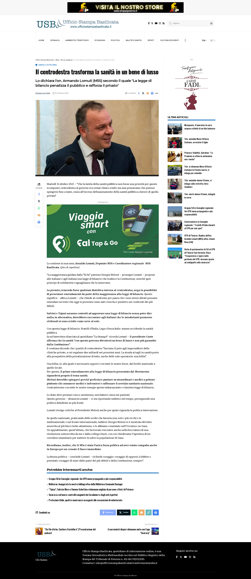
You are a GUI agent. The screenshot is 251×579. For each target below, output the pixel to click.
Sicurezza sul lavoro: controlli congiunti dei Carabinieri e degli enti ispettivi (83, 495)
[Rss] (163, 23)
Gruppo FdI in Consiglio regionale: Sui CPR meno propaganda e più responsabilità (85, 479)
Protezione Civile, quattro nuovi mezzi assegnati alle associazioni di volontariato (85, 500)
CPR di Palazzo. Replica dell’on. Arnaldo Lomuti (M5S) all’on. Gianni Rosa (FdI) (199, 239)
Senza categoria (47, 65)
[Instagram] (160, 23)
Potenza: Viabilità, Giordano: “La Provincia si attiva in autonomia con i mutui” (198, 156)
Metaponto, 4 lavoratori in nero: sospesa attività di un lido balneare (199, 126)
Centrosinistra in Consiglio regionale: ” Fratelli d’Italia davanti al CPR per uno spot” (199, 225)
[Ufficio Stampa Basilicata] (77, 23)
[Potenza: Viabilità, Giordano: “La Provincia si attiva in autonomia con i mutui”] (175, 156)
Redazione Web (42, 93)
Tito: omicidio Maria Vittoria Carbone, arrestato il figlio (196, 140)
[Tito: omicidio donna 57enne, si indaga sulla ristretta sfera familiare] (175, 184)
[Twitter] (152, 23)
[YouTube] (156, 23)
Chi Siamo (41, 559)
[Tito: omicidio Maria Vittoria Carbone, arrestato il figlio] (175, 142)
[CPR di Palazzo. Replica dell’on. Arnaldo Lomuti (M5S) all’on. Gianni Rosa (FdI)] (175, 239)
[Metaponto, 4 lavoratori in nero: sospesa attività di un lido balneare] (175, 128)
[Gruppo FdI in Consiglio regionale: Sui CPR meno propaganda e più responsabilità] (175, 211)
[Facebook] (148, 23)
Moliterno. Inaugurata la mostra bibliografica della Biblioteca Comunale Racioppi (85, 484)
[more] (185, 40)
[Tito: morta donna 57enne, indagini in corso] (175, 197)
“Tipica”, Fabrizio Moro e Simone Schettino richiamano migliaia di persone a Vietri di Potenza (91, 489)
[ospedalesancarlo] (125, 51)
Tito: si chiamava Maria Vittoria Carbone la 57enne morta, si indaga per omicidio (198, 170)
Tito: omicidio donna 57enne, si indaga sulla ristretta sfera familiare (198, 183)
